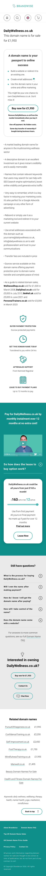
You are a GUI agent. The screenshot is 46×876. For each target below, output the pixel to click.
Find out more (23, 526)
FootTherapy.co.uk (18, 749)
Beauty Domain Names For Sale (21, 771)
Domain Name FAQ (28, 828)
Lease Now (23, 535)
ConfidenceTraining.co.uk (18, 734)
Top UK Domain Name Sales (15, 834)
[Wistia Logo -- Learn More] (35, 454)
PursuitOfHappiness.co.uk (17, 727)
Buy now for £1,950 (23, 108)
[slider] (20, 454)
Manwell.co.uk (18, 764)
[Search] (17, 19)
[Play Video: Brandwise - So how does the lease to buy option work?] (23, 443)
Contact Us (23, 686)
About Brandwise (11, 828)
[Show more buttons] (40, 454)
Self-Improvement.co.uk (17, 742)
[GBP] (28, 18)
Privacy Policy (9, 847)
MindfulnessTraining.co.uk (17, 756)
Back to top (30, 811)
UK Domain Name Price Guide (16, 840)
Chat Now (25, 696)
